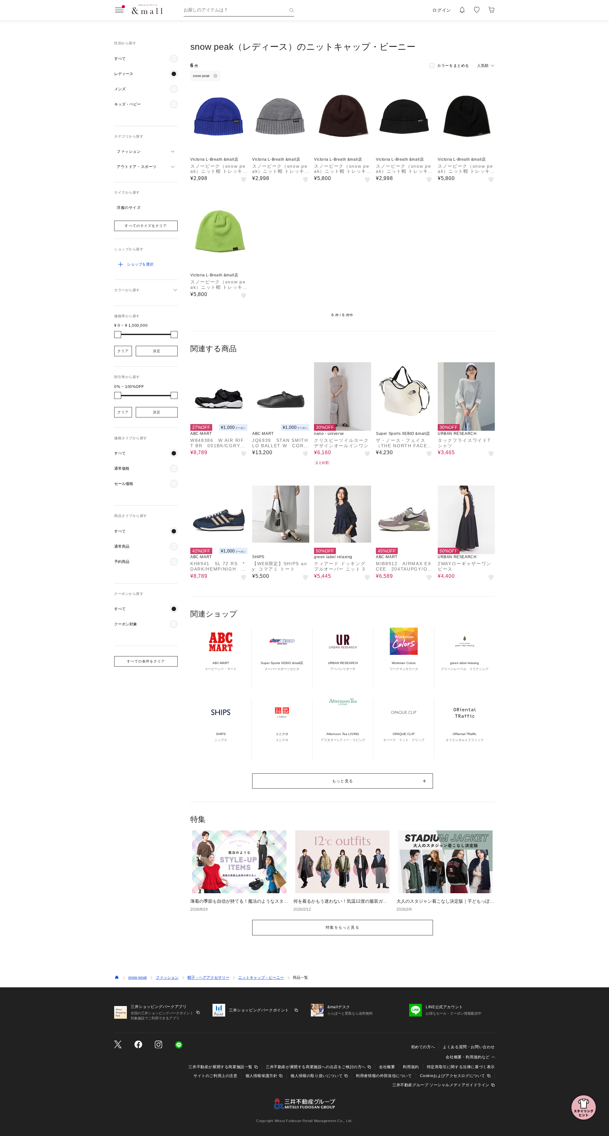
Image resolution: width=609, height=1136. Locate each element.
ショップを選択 (140, 264)
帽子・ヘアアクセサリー (208, 977)
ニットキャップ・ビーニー (261, 977)
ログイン (441, 10)
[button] (146, 58)
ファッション (167, 977)
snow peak (137, 977)
